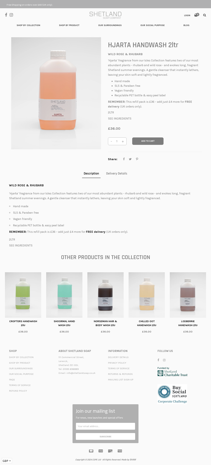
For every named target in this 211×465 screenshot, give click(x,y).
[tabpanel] (23, 304)
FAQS (12, 379)
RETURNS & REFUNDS (120, 373)
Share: (112, 159)
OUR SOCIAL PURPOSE (21, 373)
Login (187, 15)
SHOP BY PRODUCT (19, 362)
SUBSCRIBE (105, 436)
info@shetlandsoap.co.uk (80, 373)
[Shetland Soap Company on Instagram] (12, 14)
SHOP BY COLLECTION (21, 357)
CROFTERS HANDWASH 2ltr (23, 323)
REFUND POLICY (18, 390)
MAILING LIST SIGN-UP (120, 379)
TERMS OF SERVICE (20, 385)
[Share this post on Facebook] (124, 159)
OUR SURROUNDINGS (21, 368)
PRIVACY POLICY (117, 362)
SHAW (133, 459)
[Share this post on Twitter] (130, 159)
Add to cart (147, 141)
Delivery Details (116, 173)
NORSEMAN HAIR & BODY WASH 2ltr (105, 323)
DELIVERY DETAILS (118, 357)
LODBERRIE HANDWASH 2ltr (188, 323)
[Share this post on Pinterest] (137, 159)
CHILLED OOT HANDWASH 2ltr (146, 323)
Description (91, 173)
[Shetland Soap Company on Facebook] (7, 14)
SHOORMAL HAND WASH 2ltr (64, 323)
